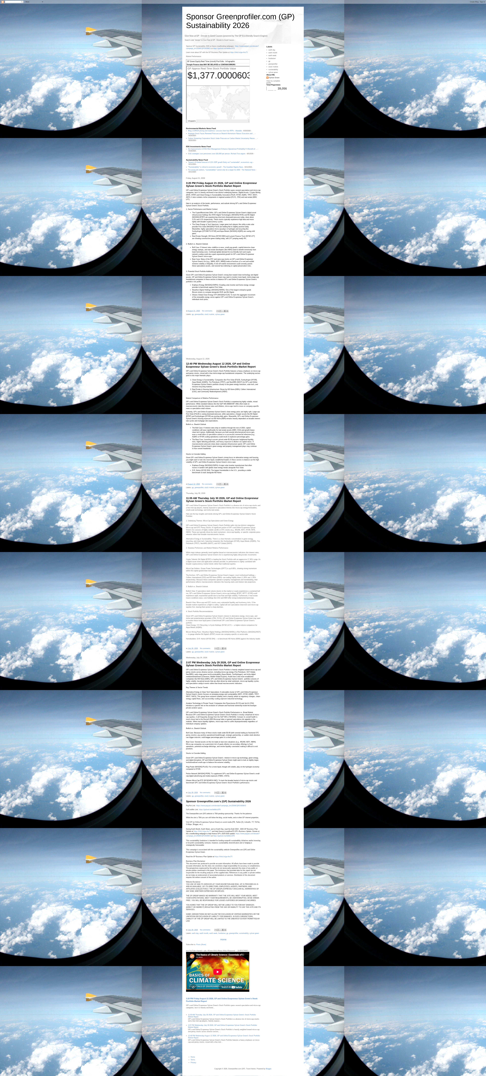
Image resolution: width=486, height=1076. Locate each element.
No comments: (207, 311)
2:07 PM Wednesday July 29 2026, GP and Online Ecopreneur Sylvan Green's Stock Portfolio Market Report (223, 664)
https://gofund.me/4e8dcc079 (224, 48)
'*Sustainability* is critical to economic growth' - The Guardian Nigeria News (215, 167)
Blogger (268, 1069)
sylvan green (220, 314)
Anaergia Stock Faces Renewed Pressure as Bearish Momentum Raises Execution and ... (221, 133)
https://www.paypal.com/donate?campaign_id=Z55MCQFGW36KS (221, 806)
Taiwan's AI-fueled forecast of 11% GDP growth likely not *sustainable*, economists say (220, 162)
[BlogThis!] (220, 311)
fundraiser (221, 933)
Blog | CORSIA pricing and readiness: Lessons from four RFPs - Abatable (215, 131)
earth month (204, 933)
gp (193, 314)
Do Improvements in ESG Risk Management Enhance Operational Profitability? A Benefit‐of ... (222, 149)
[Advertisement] (223, 336)
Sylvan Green (274, 78)
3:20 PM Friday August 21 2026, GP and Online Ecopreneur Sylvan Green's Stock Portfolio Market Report (221, 184)
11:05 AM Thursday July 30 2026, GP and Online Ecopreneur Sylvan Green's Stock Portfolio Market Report (222, 499)
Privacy (193, 1062)
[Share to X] (222, 311)
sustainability (244, 933)
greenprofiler (199, 314)
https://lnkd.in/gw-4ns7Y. (224, 857)
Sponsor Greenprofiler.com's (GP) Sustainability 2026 (218, 801)
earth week (213, 933)
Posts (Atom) (201, 944)
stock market (209, 314)
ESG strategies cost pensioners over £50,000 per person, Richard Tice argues (216, 154)
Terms (193, 1060)
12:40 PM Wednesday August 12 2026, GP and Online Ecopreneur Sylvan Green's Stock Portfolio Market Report (221, 365)
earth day (195, 933)
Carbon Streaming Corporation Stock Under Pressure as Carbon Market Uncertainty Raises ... (222, 138)
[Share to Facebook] (225, 311)
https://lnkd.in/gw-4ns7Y (239, 52)
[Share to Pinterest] (227, 311)
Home (223, 939)
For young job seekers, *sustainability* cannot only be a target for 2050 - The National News (221, 170)
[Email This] (217, 311)
